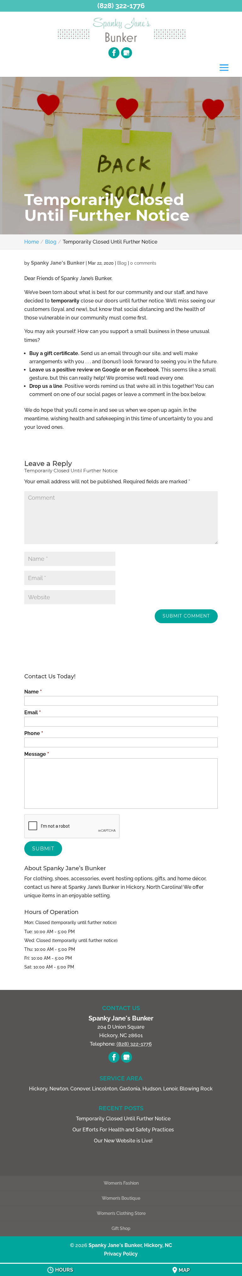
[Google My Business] (126, 52)
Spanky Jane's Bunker (57, 263)
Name (33, 692)
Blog (122, 263)
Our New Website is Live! (123, 1141)
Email (32, 713)
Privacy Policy (121, 1254)
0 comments (143, 263)
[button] (224, 68)
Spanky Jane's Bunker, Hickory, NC (130, 1245)
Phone (33, 733)
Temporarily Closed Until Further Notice (123, 1119)
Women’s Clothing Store (121, 1213)
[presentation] (72, 826)
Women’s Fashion (121, 1183)
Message (36, 754)
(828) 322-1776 (121, 6)
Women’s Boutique (121, 1198)
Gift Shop (121, 1228)
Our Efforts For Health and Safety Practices (123, 1130)
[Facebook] (113, 52)
